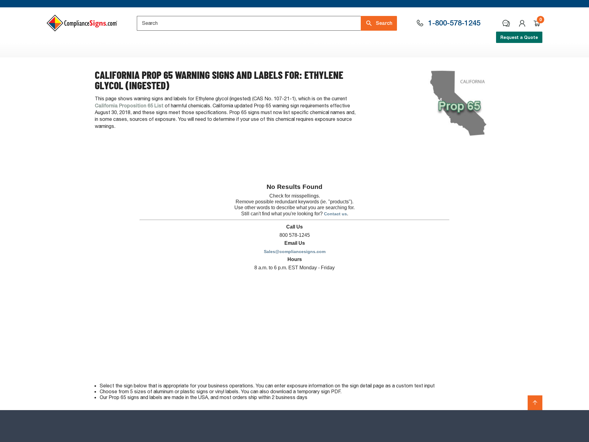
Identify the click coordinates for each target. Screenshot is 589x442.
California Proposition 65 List (129, 105)
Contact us (335, 213)
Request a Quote (519, 37)
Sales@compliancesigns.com (294, 251)
